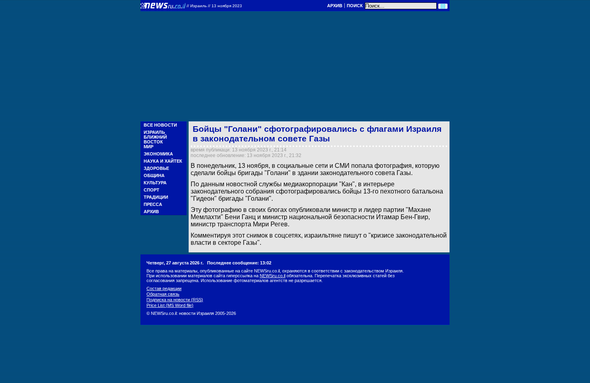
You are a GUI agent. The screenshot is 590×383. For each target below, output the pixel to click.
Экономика (158, 153)
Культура (155, 182)
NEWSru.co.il (272, 275)
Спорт (151, 189)
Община (154, 175)
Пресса (153, 204)
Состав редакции (163, 288)
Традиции (156, 197)
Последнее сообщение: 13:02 (239, 262)
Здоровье (156, 168)
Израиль (154, 132)
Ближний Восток (155, 139)
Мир (148, 146)
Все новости (160, 125)
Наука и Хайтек (163, 161)
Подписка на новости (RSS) (174, 299)
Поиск (355, 5)
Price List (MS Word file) (169, 305)
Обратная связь (162, 294)
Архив (334, 5)
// (214, 6)
